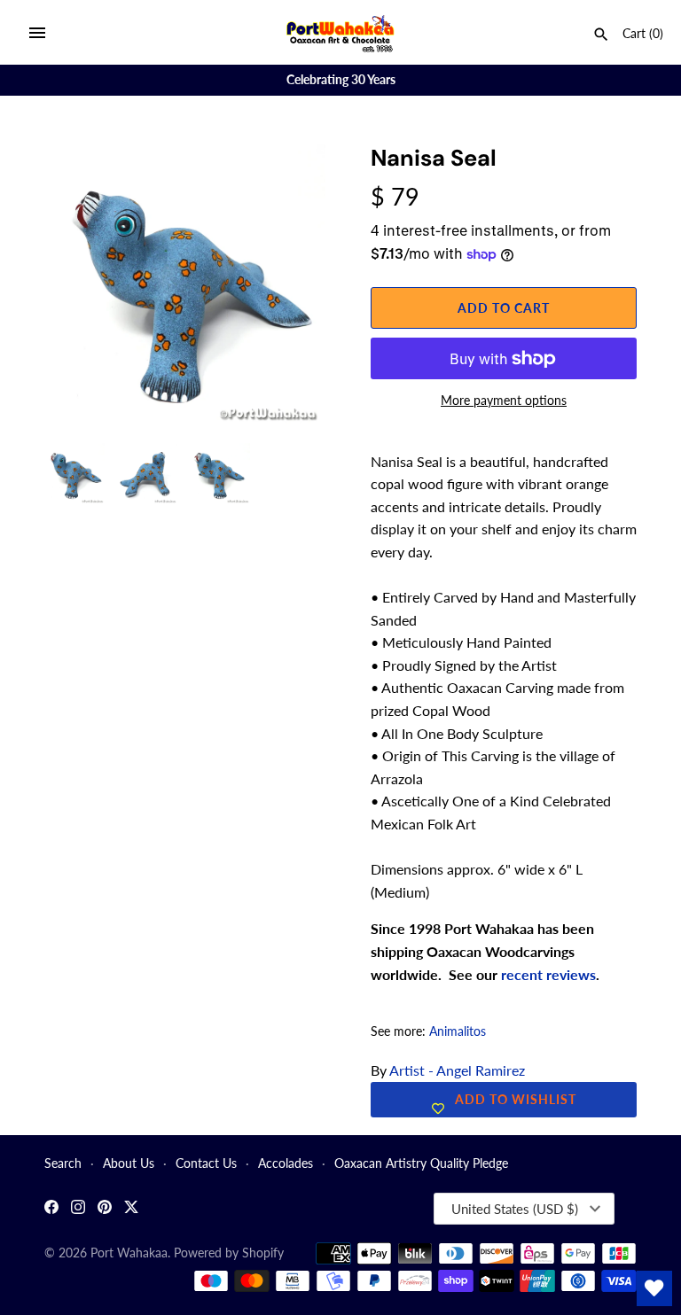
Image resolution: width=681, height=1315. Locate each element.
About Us (128, 1163)
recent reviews (548, 974)
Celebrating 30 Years (340, 80)
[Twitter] (131, 1209)
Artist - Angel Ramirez (457, 1070)
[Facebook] (51, 1209)
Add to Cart (504, 307)
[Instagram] (78, 1209)
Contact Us (206, 1163)
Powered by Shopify (229, 1253)
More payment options (504, 400)
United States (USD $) (514, 1209)
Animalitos (457, 1031)
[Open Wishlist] (654, 1288)
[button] (288, 179)
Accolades (285, 1163)
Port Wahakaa (129, 1253)
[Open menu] (37, 32)
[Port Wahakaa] (341, 32)
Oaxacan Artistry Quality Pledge (421, 1163)
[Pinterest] (105, 1209)
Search (63, 1163)
